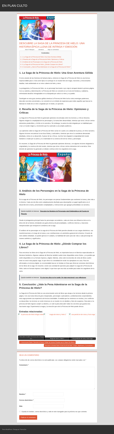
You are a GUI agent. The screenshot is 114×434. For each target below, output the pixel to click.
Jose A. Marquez (29, 49)
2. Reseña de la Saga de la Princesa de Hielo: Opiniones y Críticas (42, 59)
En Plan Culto (14, 5)
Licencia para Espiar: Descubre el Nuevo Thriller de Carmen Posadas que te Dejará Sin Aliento (48, 342)
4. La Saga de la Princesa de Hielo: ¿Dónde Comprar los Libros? (41, 64)
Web (20, 406)
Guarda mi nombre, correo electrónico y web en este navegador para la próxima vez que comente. (54, 411)
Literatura (41, 49)
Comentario (24, 365)
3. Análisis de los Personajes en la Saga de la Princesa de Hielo (41, 62)
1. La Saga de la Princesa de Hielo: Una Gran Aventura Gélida (40, 57)
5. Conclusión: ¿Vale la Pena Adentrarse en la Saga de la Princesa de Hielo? (45, 67)
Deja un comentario (53, 49)
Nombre (22, 394)
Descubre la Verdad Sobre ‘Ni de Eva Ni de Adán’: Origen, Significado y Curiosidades (69, 346)
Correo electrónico (26, 400)
